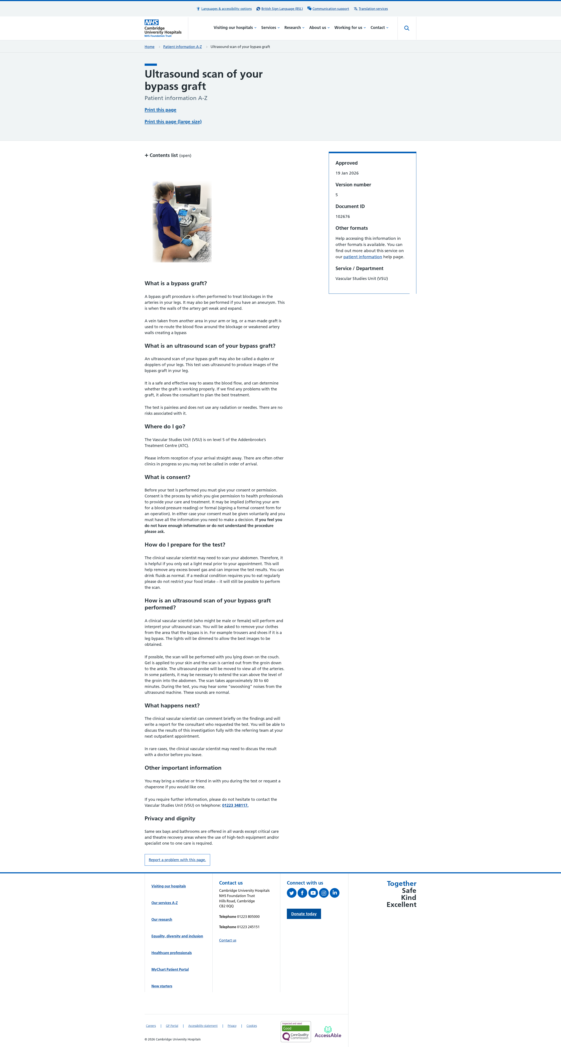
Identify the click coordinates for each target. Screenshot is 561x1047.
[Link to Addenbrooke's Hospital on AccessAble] (328, 1031)
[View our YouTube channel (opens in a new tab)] (313, 893)
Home (149, 47)
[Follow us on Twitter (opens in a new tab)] (292, 893)
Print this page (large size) (173, 121)
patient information (362, 256)
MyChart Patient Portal (170, 969)
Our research (161, 919)
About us (317, 27)
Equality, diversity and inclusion (177, 936)
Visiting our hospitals (233, 27)
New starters (161, 986)
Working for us (348, 27)
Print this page (160, 109)
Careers (151, 1026)
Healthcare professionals (171, 953)
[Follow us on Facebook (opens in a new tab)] (303, 893)
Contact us (227, 940)
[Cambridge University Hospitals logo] (166, 28)
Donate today (304, 913)
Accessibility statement (203, 1026)
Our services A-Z (164, 903)
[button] (224, 9)
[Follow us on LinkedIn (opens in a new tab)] (335, 893)
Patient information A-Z (182, 47)
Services (268, 27)
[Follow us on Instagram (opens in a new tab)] (324, 893)
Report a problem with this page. (177, 860)
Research (292, 27)
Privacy (232, 1026)
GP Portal (172, 1026)
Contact (378, 27)
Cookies (252, 1026)
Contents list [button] (168, 155)
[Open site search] (407, 28)
